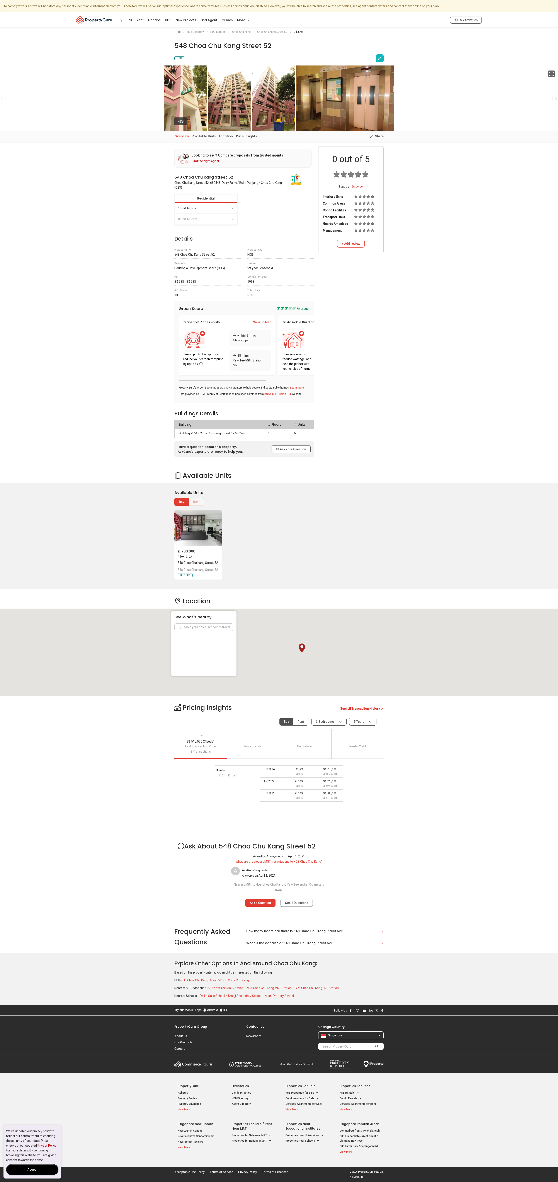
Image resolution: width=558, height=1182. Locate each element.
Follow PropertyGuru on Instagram (357, 1010)
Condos (154, 20)
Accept (32, 1169)
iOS (225, 1010)
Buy (119, 20)
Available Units (204, 136)
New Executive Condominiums (196, 1136)
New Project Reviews (190, 1141)
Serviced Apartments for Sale (304, 1103)
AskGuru (183, 1092)
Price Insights (246, 136)
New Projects (186, 20)
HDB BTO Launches (189, 1103)
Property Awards (245, 1064)
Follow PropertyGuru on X (377, 1010)
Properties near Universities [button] (303, 1135)
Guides (227, 20)
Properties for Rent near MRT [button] (250, 1140)
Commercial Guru (193, 1064)
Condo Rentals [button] (349, 1098)
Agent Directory (241, 1103)
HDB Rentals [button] (347, 1092)
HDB (168, 20)
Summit (296, 1064)
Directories (240, 1086)
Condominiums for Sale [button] (300, 1098)
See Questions (296, 903)
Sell (129, 20)
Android (212, 1010)
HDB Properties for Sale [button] (300, 1092)
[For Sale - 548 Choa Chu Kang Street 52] (198, 528)
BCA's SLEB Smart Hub (277, 394)
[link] (243, 158)
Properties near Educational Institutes (303, 1126)
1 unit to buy (187, 208)
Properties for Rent (355, 1086)
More (241, 20)
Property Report (339, 1064)
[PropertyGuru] (94, 19)
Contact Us (255, 1026)
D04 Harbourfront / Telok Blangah (360, 1130)
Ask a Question (260, 903)
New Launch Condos (190, 1130)
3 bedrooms (325, 721)
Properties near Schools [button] (301, 1140)
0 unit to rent (187, 219)
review (358, 186)
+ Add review (351, 243)
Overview (181, 136)
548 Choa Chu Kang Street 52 (198, 562)
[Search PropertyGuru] (377, 1046)
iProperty (374, 1064)
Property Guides (187, 1098)
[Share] (380, 58)
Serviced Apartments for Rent (358, 1103)
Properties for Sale (300, 1086)
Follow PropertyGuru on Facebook (350, 1010)
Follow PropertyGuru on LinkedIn (371, 1010)
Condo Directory (241, 1092)
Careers (179, 1048)
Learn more (297, 387)
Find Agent (209, 20)
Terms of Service (221, 1172)
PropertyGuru (188, 1086)
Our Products (183, 1042)
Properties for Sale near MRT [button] (249, 1135)
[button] (302, 647)
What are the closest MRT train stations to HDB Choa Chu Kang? (279, 861)
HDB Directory (240, 1098)
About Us (180, 1036)
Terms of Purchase (275, 1172)
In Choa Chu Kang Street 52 (203, 980)
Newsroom (253, 1036)
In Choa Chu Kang (237, 980)
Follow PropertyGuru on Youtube (364, 1010)
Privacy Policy (46, 1145)
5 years (359, 721)
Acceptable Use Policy (189, 1172)
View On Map (262, 322)
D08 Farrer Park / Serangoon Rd (359, 1146)
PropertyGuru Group (190, 1026)
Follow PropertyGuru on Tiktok (382, 1010)
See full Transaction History (360, 708)
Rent (140, 20)
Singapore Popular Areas (359, 1124)
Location (226, 136)
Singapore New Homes (196, 1124)
